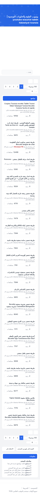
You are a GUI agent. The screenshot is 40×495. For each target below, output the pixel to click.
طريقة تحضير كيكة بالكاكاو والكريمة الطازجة (20, 225)
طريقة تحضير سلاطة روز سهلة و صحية (22, 383)
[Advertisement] (20, 47)
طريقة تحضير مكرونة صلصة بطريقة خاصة (21, 368)
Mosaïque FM (18, 147)
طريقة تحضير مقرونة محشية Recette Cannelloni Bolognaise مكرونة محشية (21, 305)
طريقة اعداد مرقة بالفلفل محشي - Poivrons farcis (19, 160)
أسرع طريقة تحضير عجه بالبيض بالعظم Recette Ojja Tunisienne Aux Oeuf (21, 337)
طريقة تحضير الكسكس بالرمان (24, 289)
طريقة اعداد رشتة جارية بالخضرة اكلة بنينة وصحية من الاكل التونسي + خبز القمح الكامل (20, 177)
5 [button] (5, 87)
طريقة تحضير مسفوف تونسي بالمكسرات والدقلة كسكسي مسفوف (21, 273)
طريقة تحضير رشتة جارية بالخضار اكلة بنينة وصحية (20, 194)
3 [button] (13, 87)
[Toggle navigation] (3, 2)
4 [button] (9, 87)
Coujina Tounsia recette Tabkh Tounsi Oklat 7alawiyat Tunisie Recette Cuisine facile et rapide (19, 106)
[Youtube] (34, 481)
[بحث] (8, 72)
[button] (28, 91)
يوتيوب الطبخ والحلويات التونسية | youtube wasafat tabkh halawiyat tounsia (22, 19)
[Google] (32, 481)
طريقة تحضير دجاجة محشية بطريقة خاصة (21, 240)
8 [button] (32, 91)
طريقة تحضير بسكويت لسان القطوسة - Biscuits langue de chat (22, 143)
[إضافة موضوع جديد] (35, 81)
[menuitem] (34, 488)
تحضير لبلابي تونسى (28, 210)
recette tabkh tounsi (16, 110)
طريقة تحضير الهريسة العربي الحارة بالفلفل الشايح (20, 256)
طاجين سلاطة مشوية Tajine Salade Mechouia (22, 399)
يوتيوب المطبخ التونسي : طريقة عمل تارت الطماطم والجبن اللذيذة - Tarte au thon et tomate (20, 125)
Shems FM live (18, 164)
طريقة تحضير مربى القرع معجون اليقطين (21, 321)
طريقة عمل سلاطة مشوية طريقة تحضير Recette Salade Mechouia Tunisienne (20, 416)
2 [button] (17, 87)
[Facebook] (37, 481)
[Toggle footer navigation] (3, 481)
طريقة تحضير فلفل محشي (26, 353)
